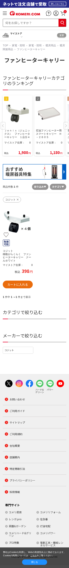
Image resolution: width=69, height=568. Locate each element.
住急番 (44, 519)
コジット (9, 350)
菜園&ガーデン (17, 526)
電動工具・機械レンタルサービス (51, 544)
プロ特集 (14, 542)
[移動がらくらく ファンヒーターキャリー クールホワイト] (18, 222)
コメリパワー (48, 533)
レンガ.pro (15, 519)
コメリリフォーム (50, 512)
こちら (33, 555)
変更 (61, 35)
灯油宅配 (45, 526)
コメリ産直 (15, 512)
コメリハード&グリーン (20, 534)
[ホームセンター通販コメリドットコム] (25, 14)
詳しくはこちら (57, 3)
